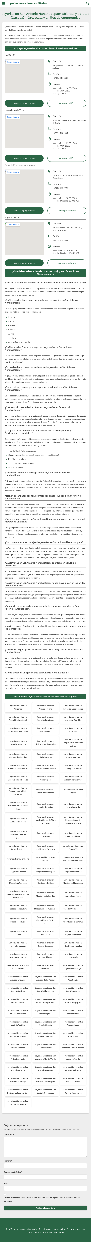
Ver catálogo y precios (24, 103)
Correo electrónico (13, 1172)
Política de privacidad (37, 1232)
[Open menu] (3, 3)
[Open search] (87, 3)
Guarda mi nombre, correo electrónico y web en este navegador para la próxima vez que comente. (42, 1199)
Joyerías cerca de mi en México (27, 3)
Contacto (70, 1229)
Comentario (10, 1134)
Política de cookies (56, 1232)
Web (6, 1183)
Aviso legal (80, 1229)
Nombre (8, 1161)
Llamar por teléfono (66, 103)
